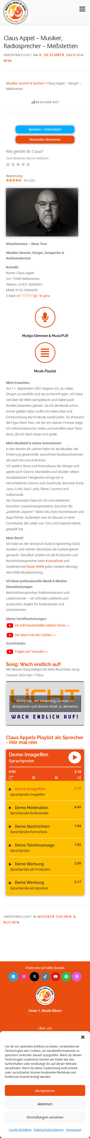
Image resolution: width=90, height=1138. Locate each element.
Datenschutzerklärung (49, 1130)
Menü (82, 9)
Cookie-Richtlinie (20, 1130)
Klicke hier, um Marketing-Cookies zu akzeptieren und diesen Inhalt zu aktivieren (45, 703)
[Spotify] (66, 976)
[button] (82, 1037)
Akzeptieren (45, 1090)
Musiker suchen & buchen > (26, 83)
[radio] (8, 165)
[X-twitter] (34, 976)
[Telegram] (13, 976)
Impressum (73, 1130)
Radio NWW (35, 567)
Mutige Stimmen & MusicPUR (45, 336)
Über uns (45, 1028)
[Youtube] (55, 976)
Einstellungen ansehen (45, 1117)
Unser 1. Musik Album (45, 1011)
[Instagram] (24, 976)
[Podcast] (76, 976)
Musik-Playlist (45, 371)
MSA (8, 60)
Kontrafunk (54, 561)
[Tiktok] (45, 976)
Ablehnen (45, 1103)
